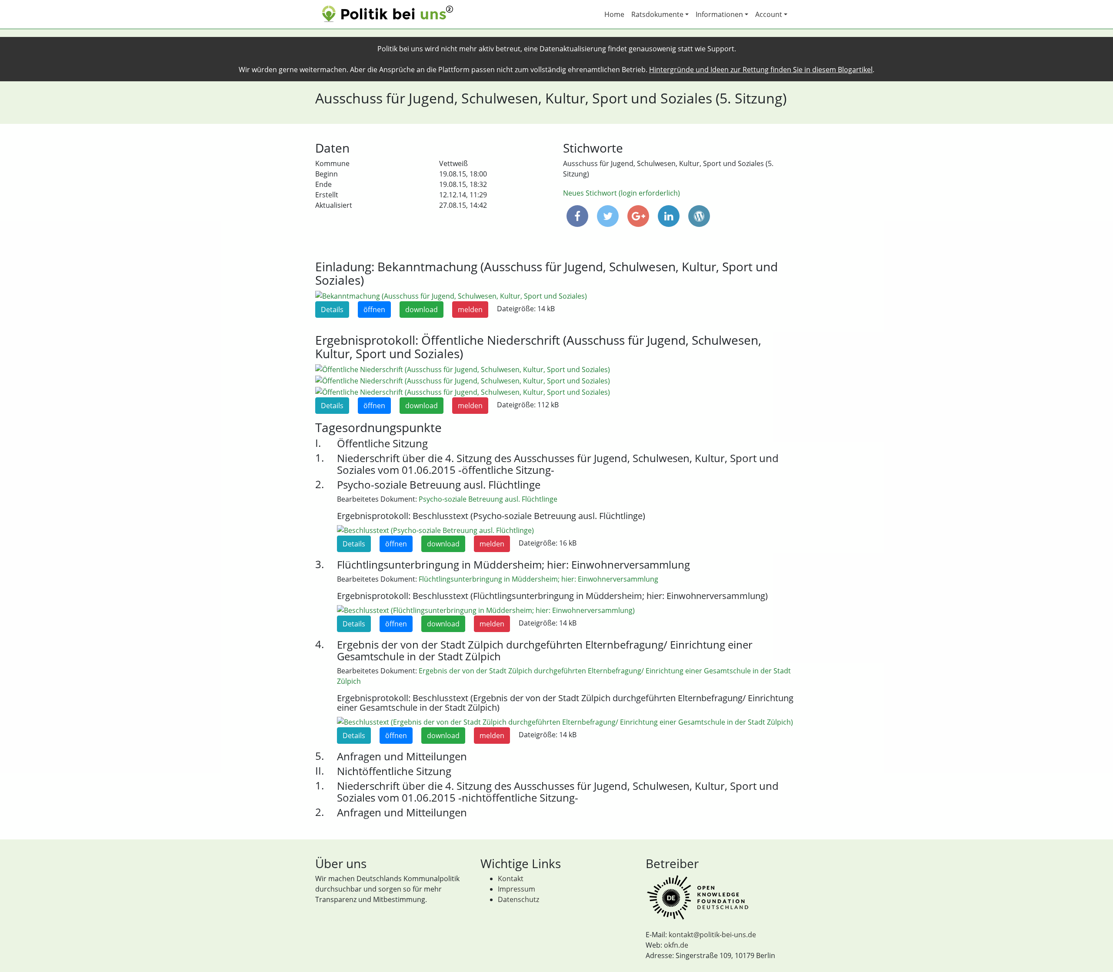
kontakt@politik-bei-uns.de (712, 934)
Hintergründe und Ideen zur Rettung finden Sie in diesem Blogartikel (761, 69)
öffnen (374, 309)
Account (768, 14)
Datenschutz (518, 899)
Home (614, 14)
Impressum (516, 889)
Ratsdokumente (657, 14)
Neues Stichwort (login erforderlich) (621, 193)
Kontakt (510, 878)
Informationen (719, 14)
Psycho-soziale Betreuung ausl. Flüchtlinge (488, 499)
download (421, 309)
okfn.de (676, 945)
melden (470, 309)
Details (332, 309)
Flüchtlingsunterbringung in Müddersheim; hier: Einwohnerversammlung (538, 579)
